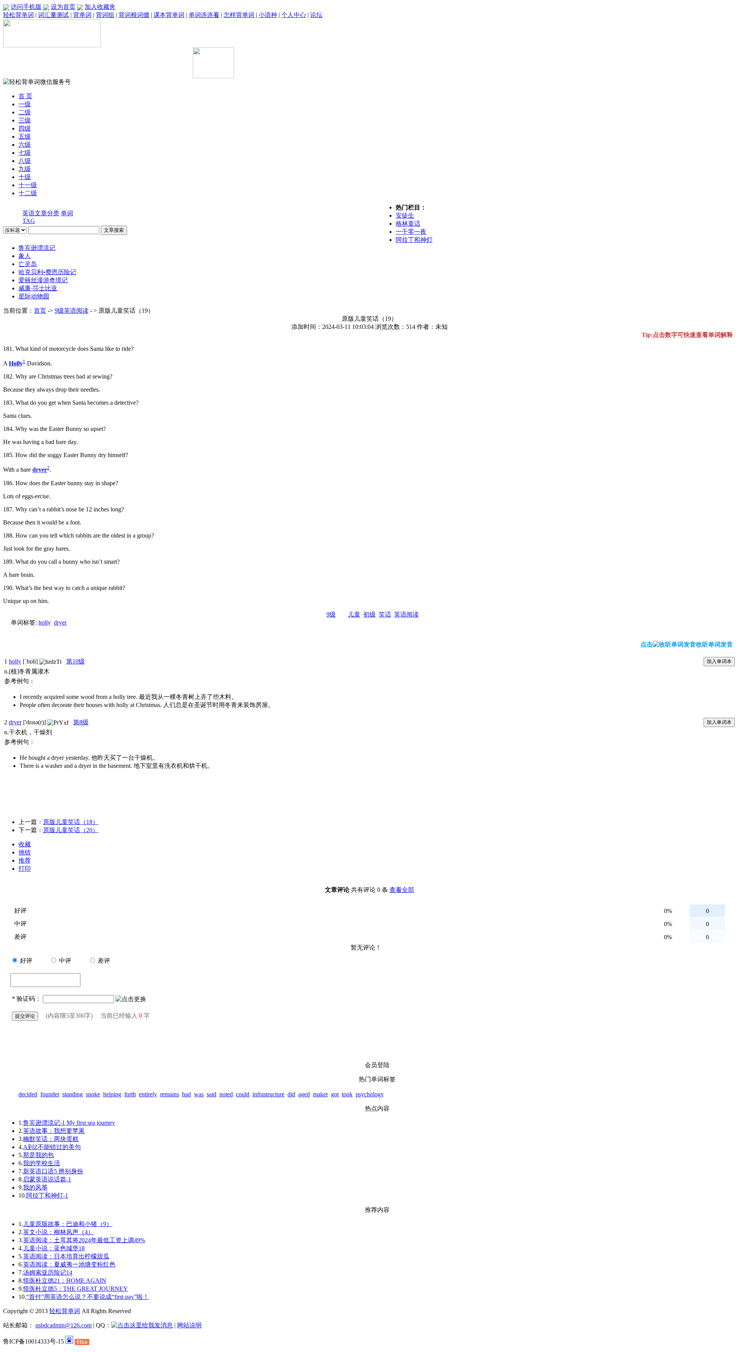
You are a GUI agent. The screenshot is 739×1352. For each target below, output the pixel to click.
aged (304, 1094)
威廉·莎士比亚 (37, 288)
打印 (24, 868)
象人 (24, 256)
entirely (148, 1094)
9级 (331, 614)
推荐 (24, 860)
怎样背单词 (239, 15)
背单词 (82, 15)
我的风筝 (35, 1187)
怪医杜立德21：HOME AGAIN (64, 1280)
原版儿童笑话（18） (71, 822)
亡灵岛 (27, 264)
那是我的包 (38, 1155)
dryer (60, 622)
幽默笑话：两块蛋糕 (51, 1139)
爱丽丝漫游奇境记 (43, 280)
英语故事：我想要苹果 (54, 1131)
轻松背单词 (18, 15)
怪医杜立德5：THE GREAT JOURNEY (75, 1288)
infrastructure (268, 1094)
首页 (40, 310)
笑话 (385, 614)
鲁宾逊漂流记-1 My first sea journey (69, 1122)
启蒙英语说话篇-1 (47, 1179)
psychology (370, 1094)
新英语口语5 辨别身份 (53, 1171)
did (291, 1094)
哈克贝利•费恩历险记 (47, 272)
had (186, 1094)
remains (169, 1094)
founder (49, 1094)
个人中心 (293, 15)
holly (44, 622)
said (211, 1094)
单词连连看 (204, 15)
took (347, 1094)
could (242, 1094)
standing (72, 1094)
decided (27, 1094)
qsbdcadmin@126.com (63, 1325)
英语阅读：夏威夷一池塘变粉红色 (69, 1264)
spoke (93, 1094)
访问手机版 (26, 6)
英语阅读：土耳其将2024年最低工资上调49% (84, 1240)
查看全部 (402, 889)
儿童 (354, 614)
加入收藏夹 (100, 6)
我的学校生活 (41, 1163)
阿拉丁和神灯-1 (47, 1195)
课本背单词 (169, 15)
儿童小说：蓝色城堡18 (54, 1248)
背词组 (105, 15)
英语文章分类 (40, 213)
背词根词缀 (134, 15)
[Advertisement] (103, 66)
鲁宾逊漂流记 (36, 248)
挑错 (24, 852)
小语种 (268, 15)
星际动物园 (33, 296)
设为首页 (63, 6)
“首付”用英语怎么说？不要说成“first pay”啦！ (87, 1296)
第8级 (81, 722)
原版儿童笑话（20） (71, 830)
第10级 (75, 661)
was (199, 1094)
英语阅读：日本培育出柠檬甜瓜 (66, 1256)
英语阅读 (406, 614)
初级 (369, 614)
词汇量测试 (53, 15)
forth (130, 1094)
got (335, 1094)
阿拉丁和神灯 (414, 239)
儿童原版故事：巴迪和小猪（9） (67, 1224)
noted (226, 1094)
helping (112, 1094)
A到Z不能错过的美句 (52, 1147)
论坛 (316, 15)
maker (320, 1094)
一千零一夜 (411, 231)
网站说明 (189, 1325)
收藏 (24, 844)
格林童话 (408, 223)
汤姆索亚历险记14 (47, 1272)
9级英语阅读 (72, 310)
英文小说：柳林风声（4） (58, 1232)
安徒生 (405, 215)
